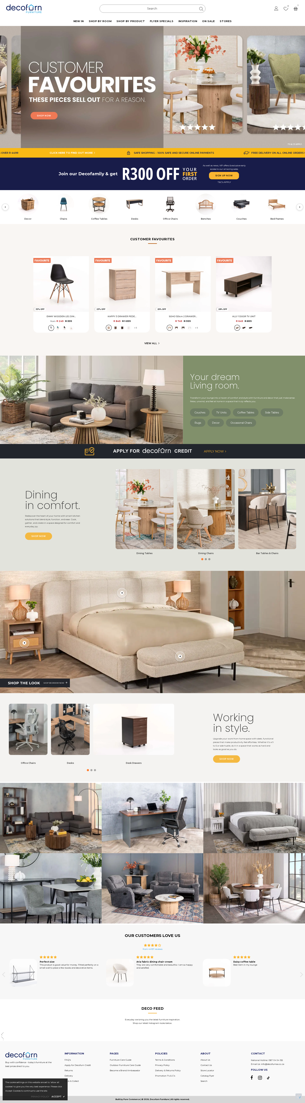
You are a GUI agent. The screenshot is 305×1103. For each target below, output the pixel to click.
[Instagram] (260, 1078)
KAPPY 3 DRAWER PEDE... (122, 316)
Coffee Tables (245, 412)
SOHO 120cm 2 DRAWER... (183, 316)
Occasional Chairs (241, 422)
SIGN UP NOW (224, 175)
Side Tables (272, 412)
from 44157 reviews (152, 949)
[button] (300, 87)
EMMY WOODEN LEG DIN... (61, 316)
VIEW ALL (150, 343)
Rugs (198, 422)
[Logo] (23, 8)
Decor (216, 422)
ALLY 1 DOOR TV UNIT (243, 316)
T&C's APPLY (224, 182)
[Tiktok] (268, 1078)
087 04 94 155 (275, 1060)
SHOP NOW (88, 115)
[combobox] (152, 9)
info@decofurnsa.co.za (272, 1064)
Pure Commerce (131, 1099)
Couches (200, 412)
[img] (152, 945)
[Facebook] (252, 1078)
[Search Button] (201, 9)
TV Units (221, 412)
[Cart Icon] (295, 8)
